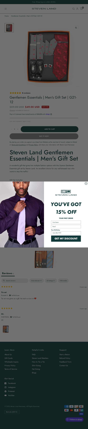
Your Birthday (55, 230)
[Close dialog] (86, 183)
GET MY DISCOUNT (66, 238)
